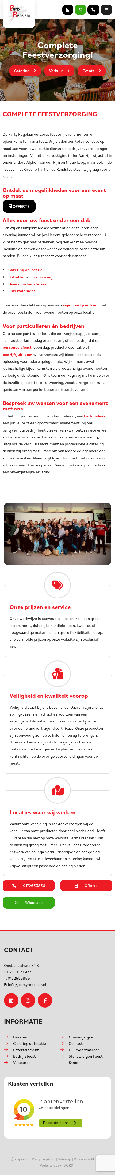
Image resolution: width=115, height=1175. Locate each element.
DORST (69, 1165)
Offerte (21, 206)
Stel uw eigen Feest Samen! (86, 1059)
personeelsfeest (17, 347)
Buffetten (17, 277)
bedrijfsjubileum (18, 354)
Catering (22, 70)
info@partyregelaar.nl (25, 984)
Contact (76, 1043)
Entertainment (21, 290)
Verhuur (56, 70)
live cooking (42, 277)
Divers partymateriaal (27, 283)
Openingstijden (82, 1037)
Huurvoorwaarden (84, 1049)
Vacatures (21, 1062)
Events (88, 70)
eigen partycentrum (81, 304)
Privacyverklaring (88, 1159)
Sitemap (64, 1159)
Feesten (20, 1037)
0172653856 (17, 978)
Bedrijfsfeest (24, 1056)
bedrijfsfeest (95, 415)
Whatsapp (34, 902)
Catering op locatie (25, 269)
